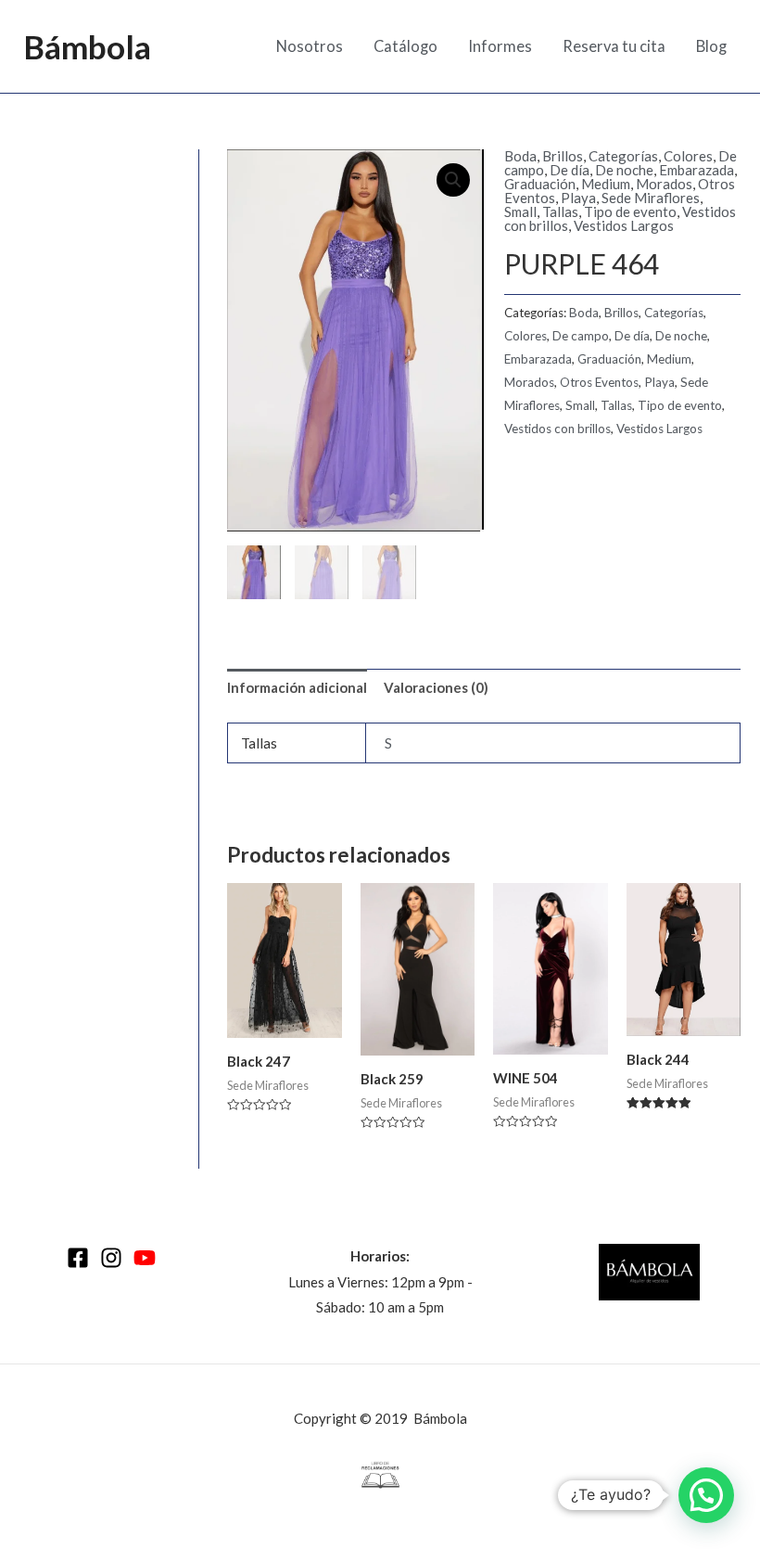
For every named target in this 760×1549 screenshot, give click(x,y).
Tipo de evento (630, 211)
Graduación (540, 183)
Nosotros (309, 46)
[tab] (297, 689)
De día (569, 169)
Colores (688, 155)
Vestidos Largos (624, 225)
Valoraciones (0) (436, 687)
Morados (664, 183)
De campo (580, 335)
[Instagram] (111, 1258)
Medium (605, 183)
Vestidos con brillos (557, 428)
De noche (624, 169)
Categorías (623, 155)
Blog (711, 46)
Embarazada (696, 169)
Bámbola (87, 46)
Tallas (560, 211)
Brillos (562, 155)
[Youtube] (144, 1258)
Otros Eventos (599, 382)
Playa (578, 197)
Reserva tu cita (614, 46)
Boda (520, 155)
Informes (500, 46)
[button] (706, 1495)
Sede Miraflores (651, 197)
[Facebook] (78, 1258)
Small (520, 211)
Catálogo (405, 46)
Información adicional (297, 687)
